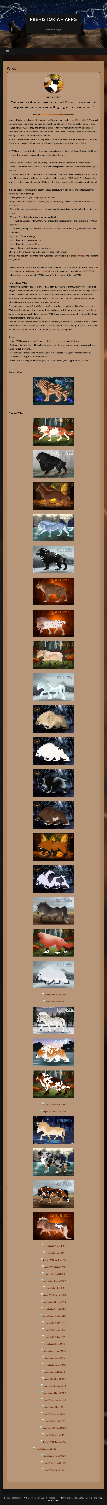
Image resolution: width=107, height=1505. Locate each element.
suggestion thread (76, 255)
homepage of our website (40, 271)
